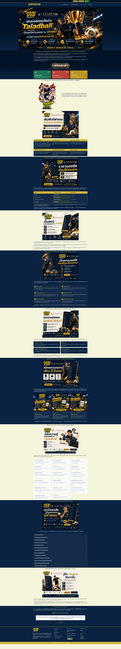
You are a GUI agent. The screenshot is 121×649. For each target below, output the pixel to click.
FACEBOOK (82, 638)
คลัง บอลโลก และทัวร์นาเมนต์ (57, 472)
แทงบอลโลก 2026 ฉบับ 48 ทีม (76, 472)
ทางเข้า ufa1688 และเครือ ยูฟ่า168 (76, 480)
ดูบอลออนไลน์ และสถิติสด (38, 480)
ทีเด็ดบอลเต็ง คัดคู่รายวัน (75, 466)
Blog (84, 4)
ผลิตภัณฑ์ (90, 4)
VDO (81, 4)
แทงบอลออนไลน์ (65, 4)
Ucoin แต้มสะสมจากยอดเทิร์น (57, 487)
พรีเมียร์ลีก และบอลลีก (38, 472)
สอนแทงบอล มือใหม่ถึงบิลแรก (39, 460)
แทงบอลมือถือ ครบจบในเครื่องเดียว (76, 487)
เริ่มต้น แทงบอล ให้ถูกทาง (57, 460)
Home (59, 4)
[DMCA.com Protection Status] (70, 639)
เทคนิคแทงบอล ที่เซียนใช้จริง (75, 460)
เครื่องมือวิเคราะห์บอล (74, 4)
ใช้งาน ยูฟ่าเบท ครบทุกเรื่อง (57, 480)
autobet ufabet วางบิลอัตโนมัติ (39, 487)
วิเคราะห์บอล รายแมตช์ (56, 466)
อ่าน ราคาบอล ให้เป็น (37, 466)
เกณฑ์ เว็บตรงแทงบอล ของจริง (39, 495)
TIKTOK (81, 637)
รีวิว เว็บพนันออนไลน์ (56, 495)
